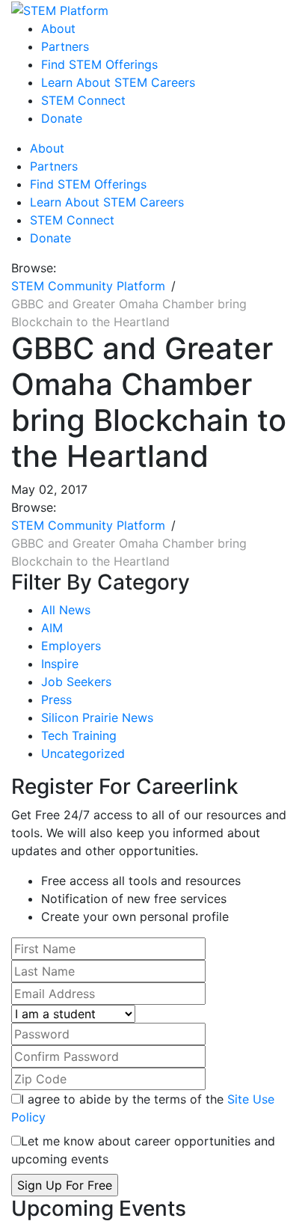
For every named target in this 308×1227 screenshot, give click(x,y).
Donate (61, 118)
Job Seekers (76, 681)
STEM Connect (83, 100)
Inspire (59, 663)
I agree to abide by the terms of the (142, 1108)
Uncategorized (83, 753)
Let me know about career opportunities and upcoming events (143, 1149)
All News (65, 609)
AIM (52, 627)
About (58, 28)
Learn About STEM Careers (118, 82)
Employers (71, 645)
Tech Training (79, 735)
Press (56, 699)
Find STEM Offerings (99, 64)
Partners (65, 46)
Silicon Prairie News (97, 717)
